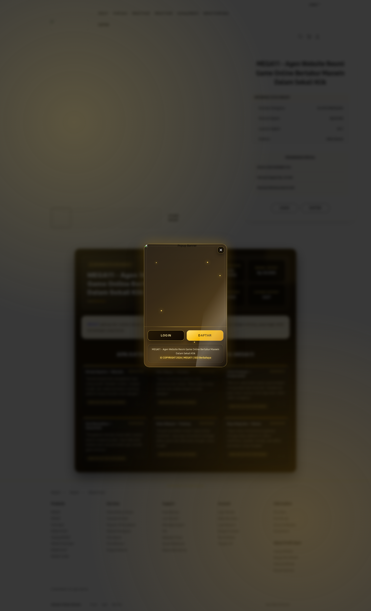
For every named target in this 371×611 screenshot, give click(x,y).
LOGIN (166, 335)
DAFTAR (205, 335)
